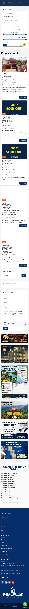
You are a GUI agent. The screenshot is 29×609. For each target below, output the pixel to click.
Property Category (7, 20)
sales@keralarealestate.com (11, 570)
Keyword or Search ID (8, 13)
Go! (24, 275)
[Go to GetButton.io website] (25, 607)
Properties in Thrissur (7, 479)
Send (5, 328)
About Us (3, 539)
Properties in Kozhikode (8, 491)
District (17, 20)
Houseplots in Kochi (6, 519)
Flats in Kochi (4, 515)
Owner (9, 45)
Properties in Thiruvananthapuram (11, 498)
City (4, 26)
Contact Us (4, 545)
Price (4, 37)
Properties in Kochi (6, 513)
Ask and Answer (5, 531)
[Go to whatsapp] (25, 604)
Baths (16, 32)
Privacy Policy (4, 551)
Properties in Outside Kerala (9, 502)
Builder (15, 45)
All (4, 45)
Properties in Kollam (7, 489)
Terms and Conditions (6, 548)
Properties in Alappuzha (8, 481)
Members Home (5, 529)
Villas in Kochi (4, 517)
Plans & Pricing (4, 527)
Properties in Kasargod (8, 487)
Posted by (5, 42)
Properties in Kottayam (8, 475)
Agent (20, 45)
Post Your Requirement (7, 525)
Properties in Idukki (6, 477)
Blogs (2, 542)
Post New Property (5, 523)
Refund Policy (4, 554)
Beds (4, 32)
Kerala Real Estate (18, 605)
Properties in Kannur (7, 485)
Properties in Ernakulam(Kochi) (10, 473)
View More (23, 97)
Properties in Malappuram (8, 494)
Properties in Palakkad (7, 483)
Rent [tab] (10, 9)
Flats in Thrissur (5, 521)
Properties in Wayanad (7, 500)
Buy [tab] (4, 9)
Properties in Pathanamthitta (9, 496)
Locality (17, 26)
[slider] (3, 34)
